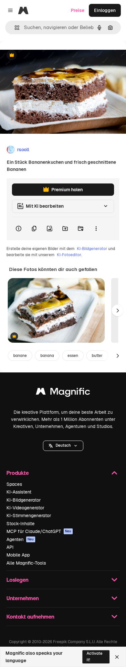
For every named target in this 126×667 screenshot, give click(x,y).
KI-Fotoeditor (69, 254)
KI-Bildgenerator (92, 248)
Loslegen (17, 579)
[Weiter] (117, 310)
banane (20, 355)
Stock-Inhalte (20, 523)
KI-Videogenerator (25, 508)
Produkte (17, 472)
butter (97, 355)
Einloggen (105, 10)
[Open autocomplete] (14, 27)
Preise (77, 10)
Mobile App (18, 555)
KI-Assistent (18, 492)
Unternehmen (22, 598)
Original (41, 55)
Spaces (14, 484)
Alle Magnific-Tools (26, 563)
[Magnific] (63, 393)
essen (73, 355)
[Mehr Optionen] (95, 228)
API (10, 547)
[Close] (117, 657)
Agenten (20, 539)
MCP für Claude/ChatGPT (38, 531)
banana (47, 355)
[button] (63, 446)
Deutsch (63, 445)
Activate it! (94, 656)
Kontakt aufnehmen (30, 616)
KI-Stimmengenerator (28, 515)
